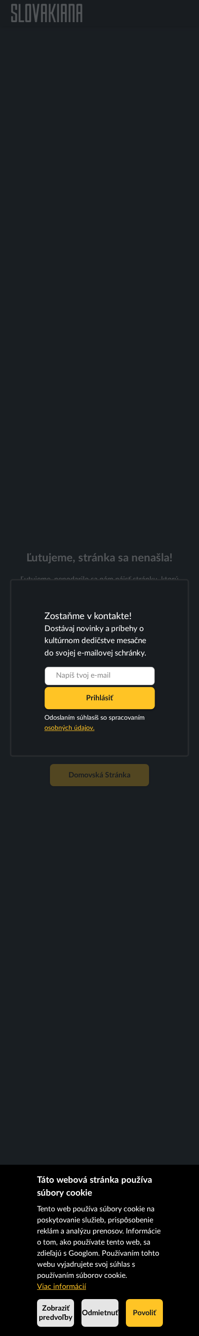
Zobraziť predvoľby (55, 1313)
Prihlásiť (99, 698)
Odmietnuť (100, 1313)
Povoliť (144, 1313)
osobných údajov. (69, 728)
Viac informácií (61, 1286)
